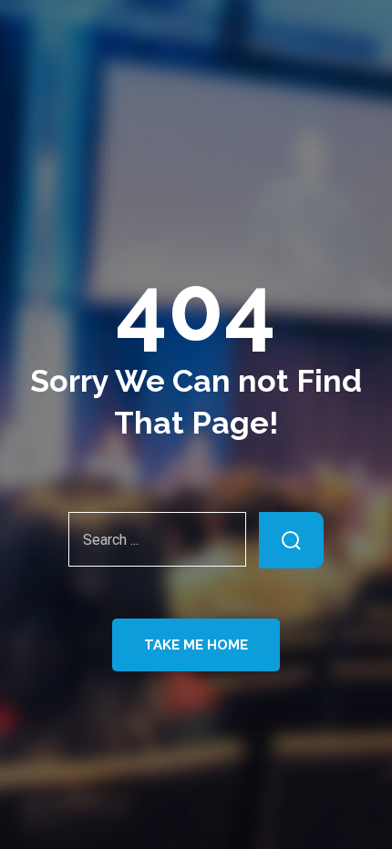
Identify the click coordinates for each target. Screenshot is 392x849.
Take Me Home (196, 645)
